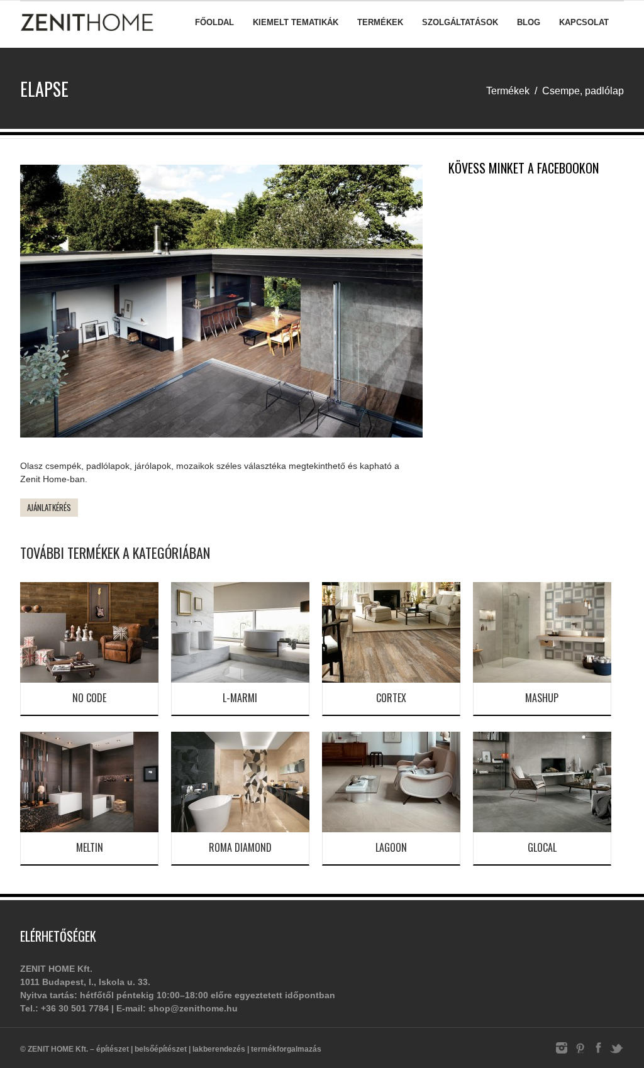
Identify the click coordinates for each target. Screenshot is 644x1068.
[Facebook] (598, 1053)
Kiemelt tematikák (295, 22)
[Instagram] (561, 1053)
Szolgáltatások (460, 22)
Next (441, 304)
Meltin (89, 847)
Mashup (541, 697)
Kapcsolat (584, 22)
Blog (528, 22)
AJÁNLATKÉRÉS (49, 507)
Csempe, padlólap (583, 90)
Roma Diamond (240, 847)
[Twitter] (616, 1053)
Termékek (380, 22)
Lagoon (391, 847)
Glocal (542, 847)
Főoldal (214, 22)
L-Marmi (240, 697)
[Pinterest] (579, 1053)
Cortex (391, 697)
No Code (89, 697)
